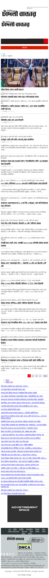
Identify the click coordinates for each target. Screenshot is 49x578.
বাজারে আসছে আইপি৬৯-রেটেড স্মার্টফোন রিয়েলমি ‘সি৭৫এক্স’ (20, 303)
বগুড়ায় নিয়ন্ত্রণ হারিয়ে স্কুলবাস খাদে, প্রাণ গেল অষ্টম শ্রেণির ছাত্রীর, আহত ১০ (24, 458)
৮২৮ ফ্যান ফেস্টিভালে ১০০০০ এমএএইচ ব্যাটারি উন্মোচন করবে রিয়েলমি (24, 183)
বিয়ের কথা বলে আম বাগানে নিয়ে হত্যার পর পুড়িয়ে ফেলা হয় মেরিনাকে (20, 438)
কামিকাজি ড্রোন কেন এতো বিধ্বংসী (12, 120)
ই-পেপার (3, 3)
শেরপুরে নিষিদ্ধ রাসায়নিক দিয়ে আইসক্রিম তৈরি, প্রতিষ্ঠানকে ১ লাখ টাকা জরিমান (23, 425)
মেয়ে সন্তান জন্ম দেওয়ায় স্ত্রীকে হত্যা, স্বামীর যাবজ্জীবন (17, 445)
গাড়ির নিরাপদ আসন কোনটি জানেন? (12, 89)
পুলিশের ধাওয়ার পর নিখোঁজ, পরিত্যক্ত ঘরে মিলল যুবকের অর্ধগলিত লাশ (21, 451)
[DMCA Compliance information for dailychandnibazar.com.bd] (35, 542)
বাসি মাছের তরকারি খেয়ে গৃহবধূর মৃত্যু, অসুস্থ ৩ (14, 386)
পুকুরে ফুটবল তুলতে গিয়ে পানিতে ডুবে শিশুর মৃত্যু (15, 441)
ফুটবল (43, 529)
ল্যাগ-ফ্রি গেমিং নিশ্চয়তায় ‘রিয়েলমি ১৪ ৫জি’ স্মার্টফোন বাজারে (21, 223)
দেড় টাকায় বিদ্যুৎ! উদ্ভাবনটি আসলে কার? (13, 389)
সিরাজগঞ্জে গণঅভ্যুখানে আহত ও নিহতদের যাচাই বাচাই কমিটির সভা (22, 360)
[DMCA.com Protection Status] (24, 549)
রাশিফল (37, 531)
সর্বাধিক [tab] (9, 382)
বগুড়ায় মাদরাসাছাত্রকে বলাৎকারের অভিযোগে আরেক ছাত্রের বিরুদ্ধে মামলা (22, 475)
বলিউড (44, 531)
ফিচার (31, 531)
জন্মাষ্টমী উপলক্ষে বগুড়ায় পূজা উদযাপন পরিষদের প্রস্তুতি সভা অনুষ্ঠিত (21, 421)
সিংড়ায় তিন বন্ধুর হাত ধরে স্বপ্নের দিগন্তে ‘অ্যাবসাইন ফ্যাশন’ (19, 428)
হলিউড (23, 533)
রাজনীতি (21, 529)
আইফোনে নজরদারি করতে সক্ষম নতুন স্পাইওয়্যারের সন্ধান (20, 97)
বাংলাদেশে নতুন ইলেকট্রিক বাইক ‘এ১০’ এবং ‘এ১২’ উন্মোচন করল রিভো (24, 322)
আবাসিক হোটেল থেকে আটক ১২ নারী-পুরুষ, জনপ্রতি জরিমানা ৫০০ (20, 468)
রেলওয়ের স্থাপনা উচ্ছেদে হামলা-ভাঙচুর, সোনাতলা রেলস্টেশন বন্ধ (20, 465)
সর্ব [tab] (7, 380)
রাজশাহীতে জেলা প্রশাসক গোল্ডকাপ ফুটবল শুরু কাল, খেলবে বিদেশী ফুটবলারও (23, 403)
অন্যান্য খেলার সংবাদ (13, 531)
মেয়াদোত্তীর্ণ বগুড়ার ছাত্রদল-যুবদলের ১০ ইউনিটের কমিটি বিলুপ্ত (19, 413)
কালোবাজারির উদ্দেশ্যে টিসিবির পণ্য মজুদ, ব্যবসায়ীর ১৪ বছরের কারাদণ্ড (21, 448)
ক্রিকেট (37, 529)
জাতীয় (15, 529)
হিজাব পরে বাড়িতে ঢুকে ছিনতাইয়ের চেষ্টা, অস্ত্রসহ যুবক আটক (18, 431)
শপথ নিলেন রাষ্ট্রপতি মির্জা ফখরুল (10, 409)
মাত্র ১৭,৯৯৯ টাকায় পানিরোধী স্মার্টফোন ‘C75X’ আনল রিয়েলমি (22, 283)
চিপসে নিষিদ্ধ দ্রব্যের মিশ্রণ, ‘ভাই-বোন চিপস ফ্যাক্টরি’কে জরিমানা (20, 461)
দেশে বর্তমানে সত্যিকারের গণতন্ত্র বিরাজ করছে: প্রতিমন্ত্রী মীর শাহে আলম (22, 396)
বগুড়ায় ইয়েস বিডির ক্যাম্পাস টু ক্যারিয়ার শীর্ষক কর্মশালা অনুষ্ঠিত (19, 393)
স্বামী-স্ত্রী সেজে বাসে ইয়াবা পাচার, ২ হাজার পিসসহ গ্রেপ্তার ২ (19, 455)
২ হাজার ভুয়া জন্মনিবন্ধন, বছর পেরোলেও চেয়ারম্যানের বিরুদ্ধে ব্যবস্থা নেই (22, 435)
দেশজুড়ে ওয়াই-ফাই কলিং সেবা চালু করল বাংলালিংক (17, 139)
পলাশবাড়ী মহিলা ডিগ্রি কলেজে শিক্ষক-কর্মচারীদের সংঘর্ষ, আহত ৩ (19, 406)
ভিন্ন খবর (24, 531)
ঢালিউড (30, 533)
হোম (4, 54)
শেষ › (45, 376)
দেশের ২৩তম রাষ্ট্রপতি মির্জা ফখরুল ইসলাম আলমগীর (16, 478)
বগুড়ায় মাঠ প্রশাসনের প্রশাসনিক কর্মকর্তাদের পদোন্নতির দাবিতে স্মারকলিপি (22, 399)
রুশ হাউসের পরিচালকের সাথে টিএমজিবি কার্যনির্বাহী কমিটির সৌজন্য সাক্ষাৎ (22, 481)
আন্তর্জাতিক (29, 529)
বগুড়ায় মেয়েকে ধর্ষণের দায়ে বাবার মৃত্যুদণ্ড (13, 471)
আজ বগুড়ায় (11, 3)
